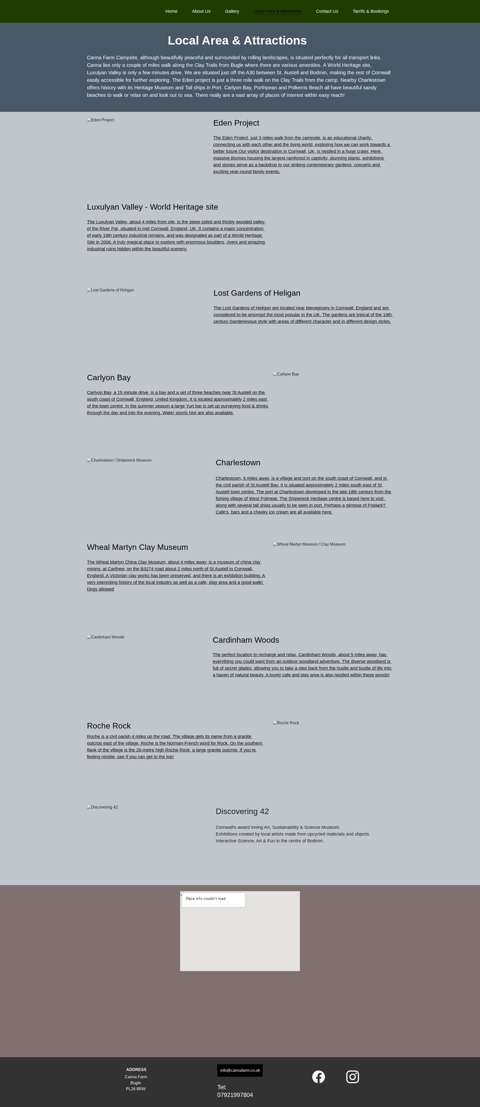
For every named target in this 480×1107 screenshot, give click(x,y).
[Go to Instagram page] (352, 1076)
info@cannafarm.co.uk (240, 1070)
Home (172, 11)
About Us (201, 11)
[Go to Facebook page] (321, 1076)
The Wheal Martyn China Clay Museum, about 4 (135, 562)
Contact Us (327, 11)
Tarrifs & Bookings (371, 11)
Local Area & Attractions (278, 11)
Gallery (232, 11)
